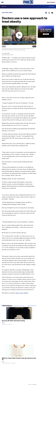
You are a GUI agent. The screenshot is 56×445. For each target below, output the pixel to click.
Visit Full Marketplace (31, 305)
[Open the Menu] (2, 2)
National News (7, 12)
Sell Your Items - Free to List (18, 305)
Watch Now (50, 2)
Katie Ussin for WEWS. (22, 293)
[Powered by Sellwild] (34, 384)
